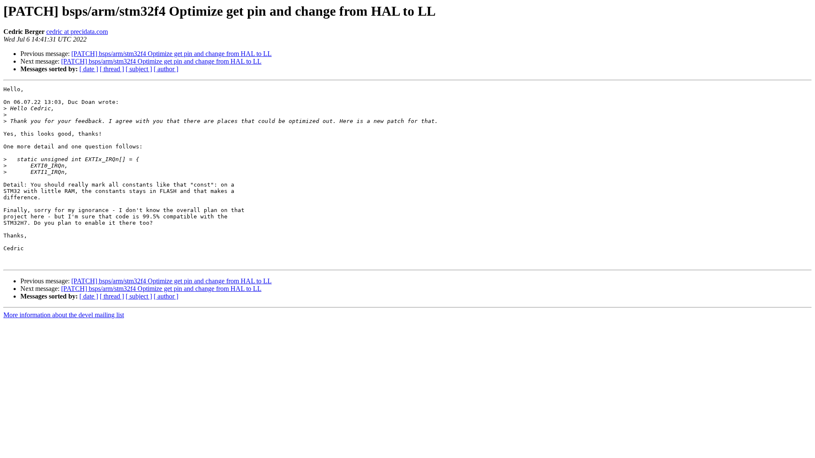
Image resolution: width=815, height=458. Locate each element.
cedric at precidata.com (77, 31)
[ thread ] (112, 69)
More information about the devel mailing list (63, 314)
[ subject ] (139, 69)
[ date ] (88, 69)
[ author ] (166, 69)
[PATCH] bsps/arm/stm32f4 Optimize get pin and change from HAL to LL (171, 53)
